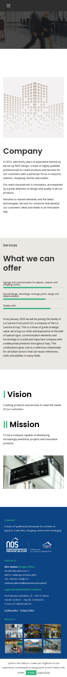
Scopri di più (43, 672)
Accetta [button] (31, 672)
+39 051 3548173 (18, 578)
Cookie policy (11, 610)
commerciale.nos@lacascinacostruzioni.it (25, 583)
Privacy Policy (27, 610)
